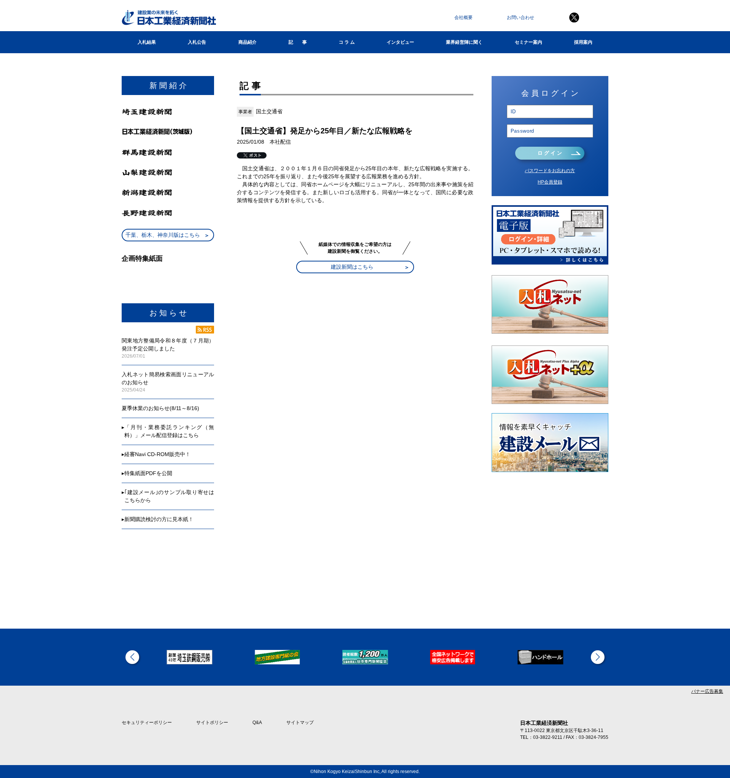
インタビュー (400, 42)
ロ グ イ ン (550, 153)
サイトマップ (300, 722)
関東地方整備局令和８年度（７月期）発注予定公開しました (168, 345)
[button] (132, 657)
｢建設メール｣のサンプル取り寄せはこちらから (169, 496)
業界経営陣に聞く (464, 42)
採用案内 (583, 42)
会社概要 (463, 17)
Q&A (257, 722)
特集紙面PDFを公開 (148, 473)
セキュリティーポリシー (147, 722)
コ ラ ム (347, 42)
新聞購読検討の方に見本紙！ (159, 519)
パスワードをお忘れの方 (550, 170)
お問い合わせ (520, 17)
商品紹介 (247, 42)
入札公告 (197, 42)
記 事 (298, 42)
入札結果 (147, 42)
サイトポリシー (212, 722)
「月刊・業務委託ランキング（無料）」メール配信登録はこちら (169, 431)
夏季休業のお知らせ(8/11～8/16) (160, 408)
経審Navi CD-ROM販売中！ (157, 454)
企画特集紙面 (142, 258)
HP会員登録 (550, 182)
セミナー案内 (528, 42)
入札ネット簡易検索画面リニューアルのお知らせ (168, 378)
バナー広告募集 (707, 691)
